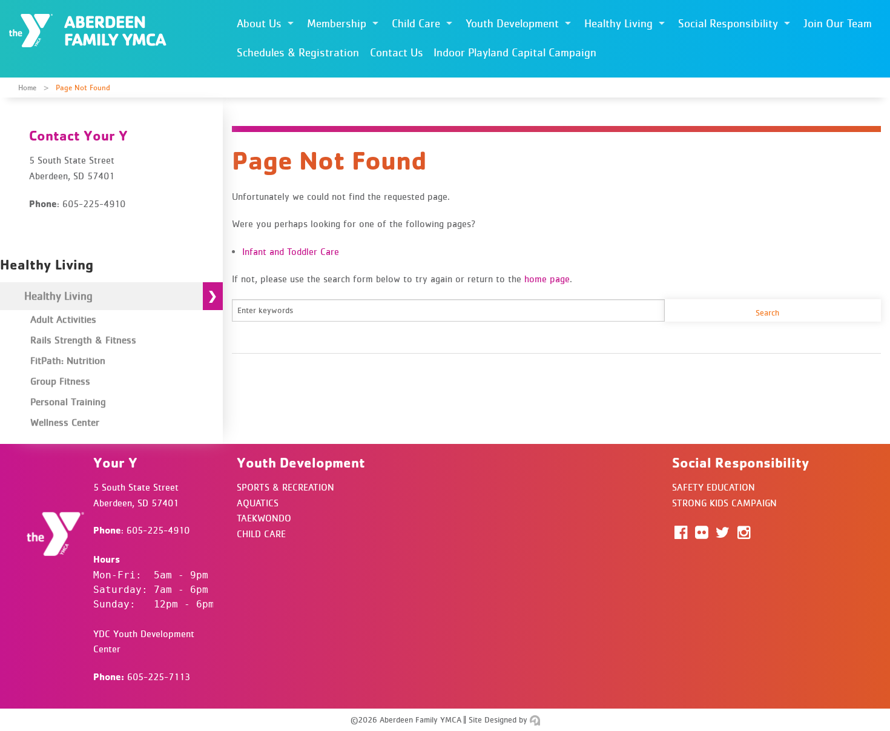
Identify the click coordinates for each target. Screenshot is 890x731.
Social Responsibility (728, 23)
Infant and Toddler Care (290, 251)
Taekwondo (264, 517)
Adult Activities (63, 319)
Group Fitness (60, 381)
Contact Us (396, 52)
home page (547, 278)
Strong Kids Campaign (724, 502)
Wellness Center (64, 422)
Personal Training (68, 401)
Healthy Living (618, 23)
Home (27, 87)
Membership (336, 23)
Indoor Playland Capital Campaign (514, 52)
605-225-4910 (158, 529)
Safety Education (713, 486)
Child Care (416, 23)
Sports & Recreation (285, 486)
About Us (259, 23)
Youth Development (512, 23)
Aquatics (258, 502)
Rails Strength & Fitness (83, 340)
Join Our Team (837, 23)
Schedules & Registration (298, 52)
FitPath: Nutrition (67, 360)
